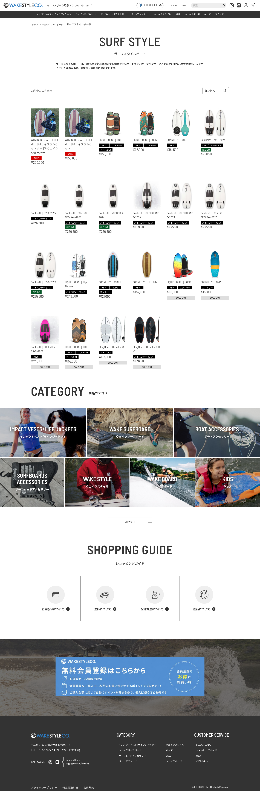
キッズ (207, 14)
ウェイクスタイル (162, 14)
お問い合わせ (203, 761)
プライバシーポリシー (44, 787)
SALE (177, 14)
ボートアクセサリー (140, 14)
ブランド (219, 14)
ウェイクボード (192, 14)
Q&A (184, 5)
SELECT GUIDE (203, 744)
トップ (35, 24)
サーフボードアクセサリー (113, 14)
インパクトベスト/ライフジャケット (53, 14)
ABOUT (174, 5)
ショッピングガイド (206, 750)
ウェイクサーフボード (86, 14)
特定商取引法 (70, 787)
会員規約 (88, 787)
